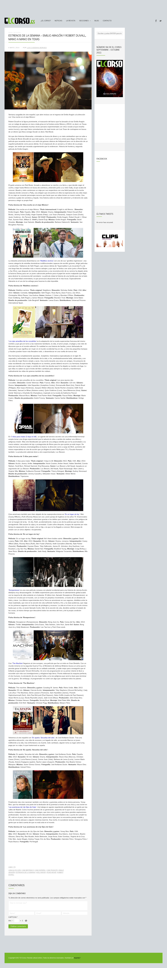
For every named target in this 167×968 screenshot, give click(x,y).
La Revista (70, 21)
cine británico (28, 870)
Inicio (10, 32)
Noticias (58, 21)
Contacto (107, 21)
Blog (97, 21)
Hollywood (41, 872)
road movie (51, 872)
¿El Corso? (46, 21)
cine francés (52, 870)
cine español (40, 870)
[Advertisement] (83, 7)
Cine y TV (12, 867)
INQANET (77, 958)
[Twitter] (160, 21)
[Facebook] (156, 21)
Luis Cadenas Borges (37, 48)
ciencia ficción (14, 870)
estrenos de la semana (25, 872)
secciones (84, 21)
